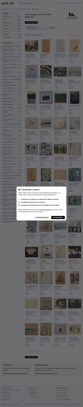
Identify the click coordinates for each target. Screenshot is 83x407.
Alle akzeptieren (58, 217)
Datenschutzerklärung (45, 210)
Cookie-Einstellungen (42, 217)
